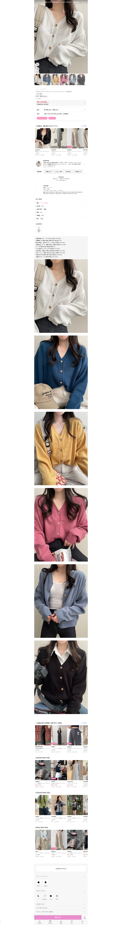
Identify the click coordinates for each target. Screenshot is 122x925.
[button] (85, 35)
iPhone (38, 886)
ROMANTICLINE (39, 746)
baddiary (37, 781)
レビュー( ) (58, 171)
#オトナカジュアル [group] (42, 118)
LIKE (72, 923)
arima (36, 851)
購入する (58, 917)
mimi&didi (53, 816)
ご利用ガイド (78, 171)
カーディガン (43, 89)
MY (82, 923)
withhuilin (53, 149)
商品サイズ (49, 171)
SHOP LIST (50, 923)
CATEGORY (39, 923)
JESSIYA (53, 746)
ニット (37, 89)
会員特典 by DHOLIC (61, 868)
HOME (61, 923)
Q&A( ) (68, 171)
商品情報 (39, 171)
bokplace (69, 149)
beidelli (53, 781)
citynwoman (70, 781)
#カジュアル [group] (52, 118)
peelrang (37, 149)
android (45, 886)
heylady (37, 816)
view (84, 163)
